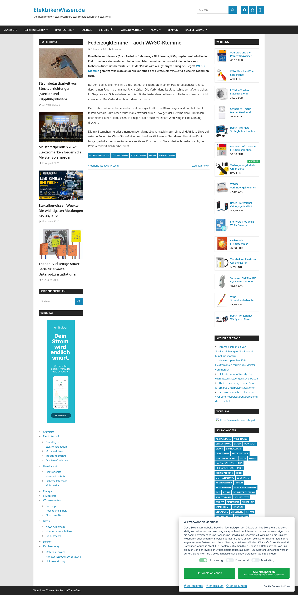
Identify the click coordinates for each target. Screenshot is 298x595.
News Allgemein (55, 526)
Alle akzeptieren (264, 573)
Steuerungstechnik (56, 455)
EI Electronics (240, 453)
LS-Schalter (243, 478)
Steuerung (237, 512)
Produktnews (53, 536)
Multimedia (52, 485)
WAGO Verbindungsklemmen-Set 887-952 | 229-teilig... (243, 186)
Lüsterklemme (120, 155)
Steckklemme (138, 155)
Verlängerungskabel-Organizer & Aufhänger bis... (242, 167)
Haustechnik (63, 29)
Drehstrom (222, 453)
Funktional (242, 560)
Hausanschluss (225, 463)
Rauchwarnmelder (245, 487)
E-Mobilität (106, 29)
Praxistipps (52, 506)
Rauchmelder (223, 487)
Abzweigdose (223, 439)
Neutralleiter (224, 482)
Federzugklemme (99, 155)
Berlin (237, 443)
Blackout (249, 443)
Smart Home (223, 507)
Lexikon (173, 29)
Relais (226, 492)
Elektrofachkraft (226, 458)
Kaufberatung (194, 29)
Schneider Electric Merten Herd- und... (241, 110)
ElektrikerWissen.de (59, 9)
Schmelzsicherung (244, 492)
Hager (252, 458)
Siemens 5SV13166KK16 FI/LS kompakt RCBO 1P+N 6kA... (243, 280)
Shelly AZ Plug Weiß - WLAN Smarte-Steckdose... (243, 223)
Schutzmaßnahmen (57, 460)
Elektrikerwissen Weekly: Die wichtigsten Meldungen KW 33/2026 (61, 210)
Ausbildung (240, 439)
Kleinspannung (224, 473)
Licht (239, 473)
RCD (218, 492)
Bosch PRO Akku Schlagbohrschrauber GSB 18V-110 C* (242, 129)
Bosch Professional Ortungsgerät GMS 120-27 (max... (241, 204)
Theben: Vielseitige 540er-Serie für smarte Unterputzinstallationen (60, 268)
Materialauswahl (55, 552)
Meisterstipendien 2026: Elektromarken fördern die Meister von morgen (60, 152)
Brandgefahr (233, 448)
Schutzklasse (223, 497)
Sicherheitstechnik (56, 481)
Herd (239, 463)
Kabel (240, 468)
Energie (87, 29)
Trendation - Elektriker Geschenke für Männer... (243, 261)
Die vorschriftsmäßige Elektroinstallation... (243, 148)
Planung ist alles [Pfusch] (104, 165)
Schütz (220, 502)
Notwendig (216, 560)
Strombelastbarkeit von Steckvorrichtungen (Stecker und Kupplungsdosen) (234, 351)
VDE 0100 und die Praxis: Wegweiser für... (240, 54)
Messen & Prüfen (55, 451)
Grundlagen (52, 442)
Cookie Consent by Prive (277, 586)
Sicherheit (233, 502)
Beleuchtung (223, 443)
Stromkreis (241, 516)
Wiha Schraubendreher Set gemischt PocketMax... (243, 298)
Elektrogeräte (53, 471)
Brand (219, 448)
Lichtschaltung (225, 478)
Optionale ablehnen (209, 573)
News (154, 29)
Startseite (10, 29)
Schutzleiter (241, 497)
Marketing (267, 560)
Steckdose (222, 512)
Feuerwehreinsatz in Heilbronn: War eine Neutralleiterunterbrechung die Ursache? (236, 397)
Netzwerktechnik (55, 476)
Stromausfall (224, 516)
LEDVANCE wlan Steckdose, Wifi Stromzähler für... (240, 92)
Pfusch (239, 482)
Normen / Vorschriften (59, 531)
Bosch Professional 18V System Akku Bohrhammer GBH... (241, 317)
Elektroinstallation (56, 446)
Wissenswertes (131, 29)
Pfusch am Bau (54, 515)
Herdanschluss (225, 468)
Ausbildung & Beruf (57, 510)
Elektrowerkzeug (55, 561)
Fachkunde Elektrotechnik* (239, 242)
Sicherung (248, 502)
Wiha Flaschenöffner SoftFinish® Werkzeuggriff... (242, 73)
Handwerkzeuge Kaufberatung (63, 556)
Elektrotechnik (34, 29)
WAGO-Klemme (167, 155)
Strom (250, 512)
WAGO (152, 155)
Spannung (238, 507)
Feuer (243, 458)
